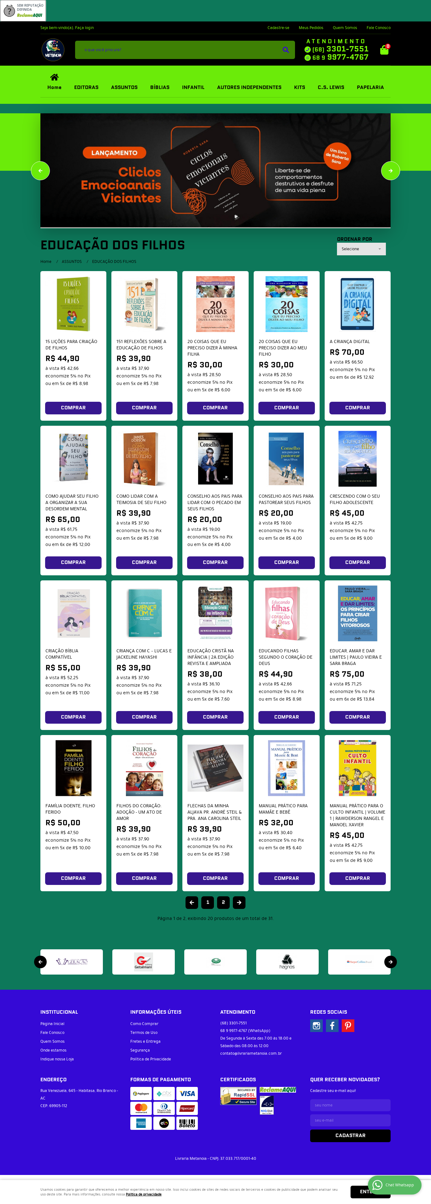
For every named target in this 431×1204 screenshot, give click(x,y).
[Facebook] (332, 1025)
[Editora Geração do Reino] (71, 962)
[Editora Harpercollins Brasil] (359, 962)
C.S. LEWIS (331, 87)
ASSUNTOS (124, 87)
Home (54, 87)
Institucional (59, 1012)
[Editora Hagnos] (287, 962)
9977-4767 (340, 57)
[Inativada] (267, 1105)
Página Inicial (52, 1024)
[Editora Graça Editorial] (215, 962)
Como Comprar (144, 1024)
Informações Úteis (155, 1012)
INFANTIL (193, 87)
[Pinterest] (348, 1025)
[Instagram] (316, 1025)
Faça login (84, 28)
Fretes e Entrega (145, 1041)
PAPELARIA (370, 87)
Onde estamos (53, 1050)
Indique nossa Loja (57, 1059)
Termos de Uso (143, 1032)
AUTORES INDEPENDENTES (249, 87)
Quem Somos (345, 28)
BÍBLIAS (159, 87)
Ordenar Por (354, 239)
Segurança (140, 1050)
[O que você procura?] (286, 50)
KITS (299, 87)
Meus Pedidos (311, 28)
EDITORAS (86, 87)
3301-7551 (340, 49)
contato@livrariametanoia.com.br (251, 1053)
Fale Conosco (379, 28)
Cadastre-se (278, 28)
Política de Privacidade (150, 1059)
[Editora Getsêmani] (143, 962)
